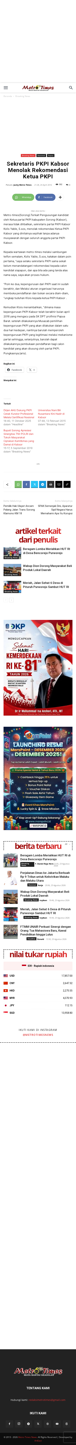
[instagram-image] (19, 1061)
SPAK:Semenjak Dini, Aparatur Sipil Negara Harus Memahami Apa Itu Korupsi (55, 509)
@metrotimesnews (38, 1035)
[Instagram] (18, 1423)
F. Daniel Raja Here (44, 863)
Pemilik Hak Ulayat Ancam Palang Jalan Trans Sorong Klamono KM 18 (19, 509)
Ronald (40, 939)
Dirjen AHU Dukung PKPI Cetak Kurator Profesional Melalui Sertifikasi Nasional (19, 414)
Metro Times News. (27, 1437)
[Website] (47, 1424)
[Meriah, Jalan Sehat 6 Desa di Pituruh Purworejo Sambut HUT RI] (12, 587)
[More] (60, 197)
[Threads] (66, 1424)
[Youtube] (57, 1424)
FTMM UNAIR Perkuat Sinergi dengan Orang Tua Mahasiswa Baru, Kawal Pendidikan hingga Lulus (45, 930)
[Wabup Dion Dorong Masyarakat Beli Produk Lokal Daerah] (12, 570)
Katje (40, 885)
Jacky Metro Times (22, 184)
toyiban (43, 900)
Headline (31, 938)
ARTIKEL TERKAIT (38, 530)
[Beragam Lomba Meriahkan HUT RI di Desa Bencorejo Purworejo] (12, 553)
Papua (50, 155)
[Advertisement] (38, 43)
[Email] (58, 484)
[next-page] (11, 600)
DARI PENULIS (38, 539)
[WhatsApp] (18, 484)
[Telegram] (42, 484)
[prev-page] (6, 600)
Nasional (41, 155)
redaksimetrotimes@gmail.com (47, 1400)
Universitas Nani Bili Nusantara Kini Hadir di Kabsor (51, 414)
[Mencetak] (50, 484)
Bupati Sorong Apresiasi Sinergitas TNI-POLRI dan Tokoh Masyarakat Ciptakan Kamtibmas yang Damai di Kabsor (19, 437)
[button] (5, 88)
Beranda (8, 96)
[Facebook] (26, 484)
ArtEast (38, 1440)
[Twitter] (34, 484)
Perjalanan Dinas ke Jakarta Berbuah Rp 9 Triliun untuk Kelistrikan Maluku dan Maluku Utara (45, 876)
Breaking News (22, 96)
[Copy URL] (67, 484)
